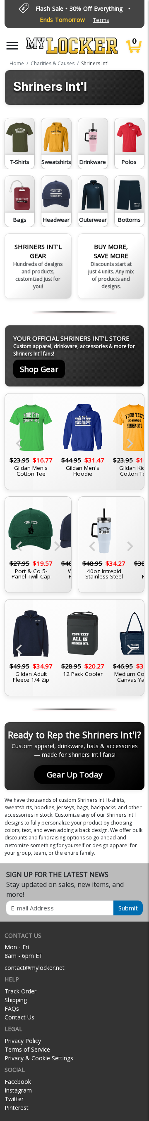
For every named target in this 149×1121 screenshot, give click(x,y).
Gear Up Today (74, 774)
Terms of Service (27, 1049)
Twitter (14, 1099)
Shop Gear (39, 369)
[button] (12, 45)
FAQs (12, 1008)
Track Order (20, 991)
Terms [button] (101, 20)
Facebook (18, 1081)
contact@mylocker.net (35, 968)
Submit (128, 908)
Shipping (16, 1000)
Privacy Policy (23, 1041)
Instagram (18, 1090)
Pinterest (17, 1108)
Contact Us (19, 1017)
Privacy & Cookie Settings (39, 1058)
